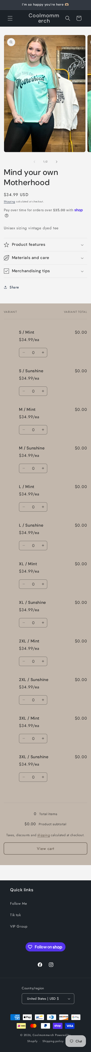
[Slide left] (34, 161)
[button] (10, 18)
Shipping (9, 201)
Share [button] (14, 287)
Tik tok (15, 914)
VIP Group (18, 926)
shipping (43, 835)
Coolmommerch (43, 1035)
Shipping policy (53, 1041)
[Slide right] (56, 161)
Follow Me (18, 903)
